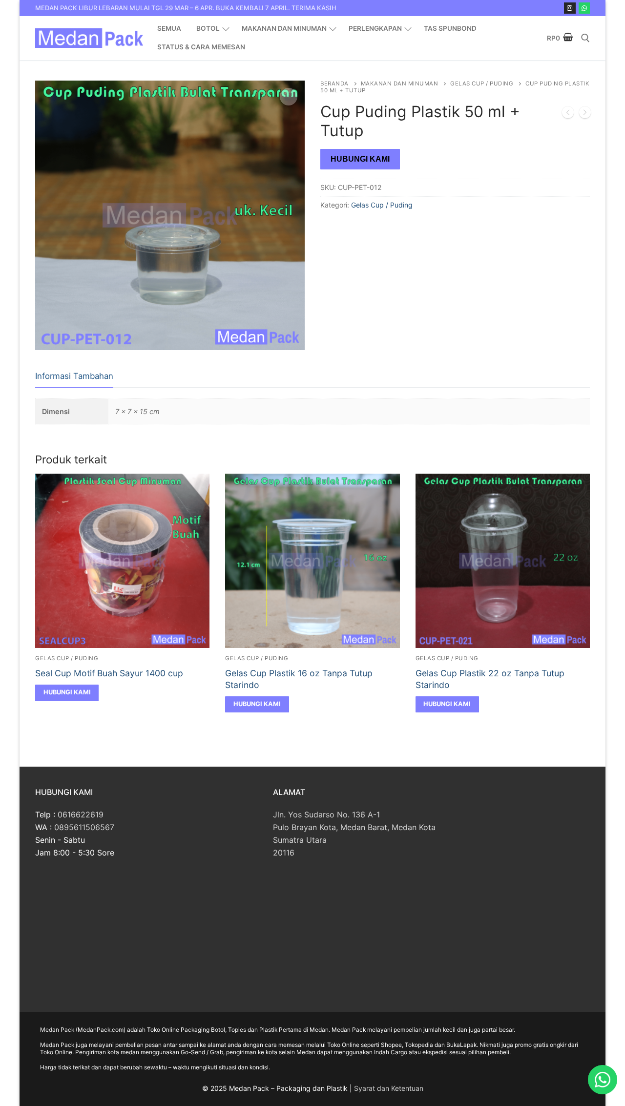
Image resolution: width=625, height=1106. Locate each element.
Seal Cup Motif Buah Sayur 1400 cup (109, 673)
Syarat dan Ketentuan (388, 1088)
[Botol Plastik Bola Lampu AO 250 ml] (568, 114)
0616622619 (81, 814)
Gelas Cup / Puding (481, 83)
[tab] (74, 377)
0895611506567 (84, 827)
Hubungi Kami (360, 159)
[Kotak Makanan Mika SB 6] (585, 114)
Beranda (334, 83)
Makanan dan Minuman (399, 83)
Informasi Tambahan (74, 376)
